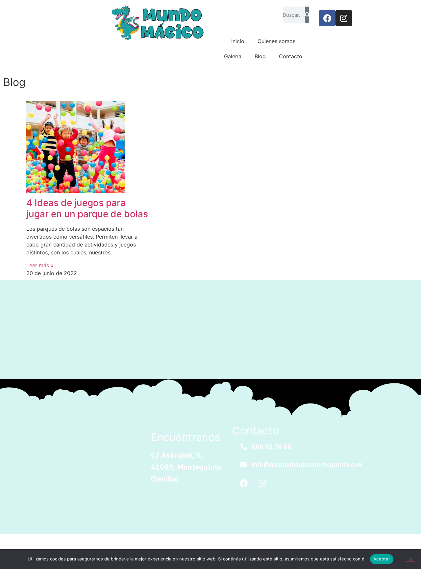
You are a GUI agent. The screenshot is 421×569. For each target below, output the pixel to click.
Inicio (237, 41)
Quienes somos (276, 41)
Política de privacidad (151, 544)
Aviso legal (102, 544)
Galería (232, 56)
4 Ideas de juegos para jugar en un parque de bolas (87, 208)
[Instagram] (343, 18)
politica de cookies (57, 544)
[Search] (307, 15)
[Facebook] (327, 18)
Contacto (290, 56)
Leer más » (40, 265)
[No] (410, 559)
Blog (260, 56)
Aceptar (381, 558)
